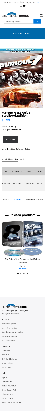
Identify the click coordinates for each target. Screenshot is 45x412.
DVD (15, 33)
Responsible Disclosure (11, 402)
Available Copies (10, 159)
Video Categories (9, 328)
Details (22, 159)
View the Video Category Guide (16, 149)
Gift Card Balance (9, 359)
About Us (5, 355)
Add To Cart (10, 140)
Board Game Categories (12, 332)
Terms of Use (7, 398)
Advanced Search (9, 340)
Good (18, 199)
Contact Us (7, 382)
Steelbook (25, 33)
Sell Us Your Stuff (9, 386)
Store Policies (7, 363)
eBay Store (6, 367)
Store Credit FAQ (9, 390)
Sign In (4, 377)
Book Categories (9, 324)
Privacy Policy (8, 394)
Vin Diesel (23, 269)
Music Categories (9, 336)
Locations (6, 350)
